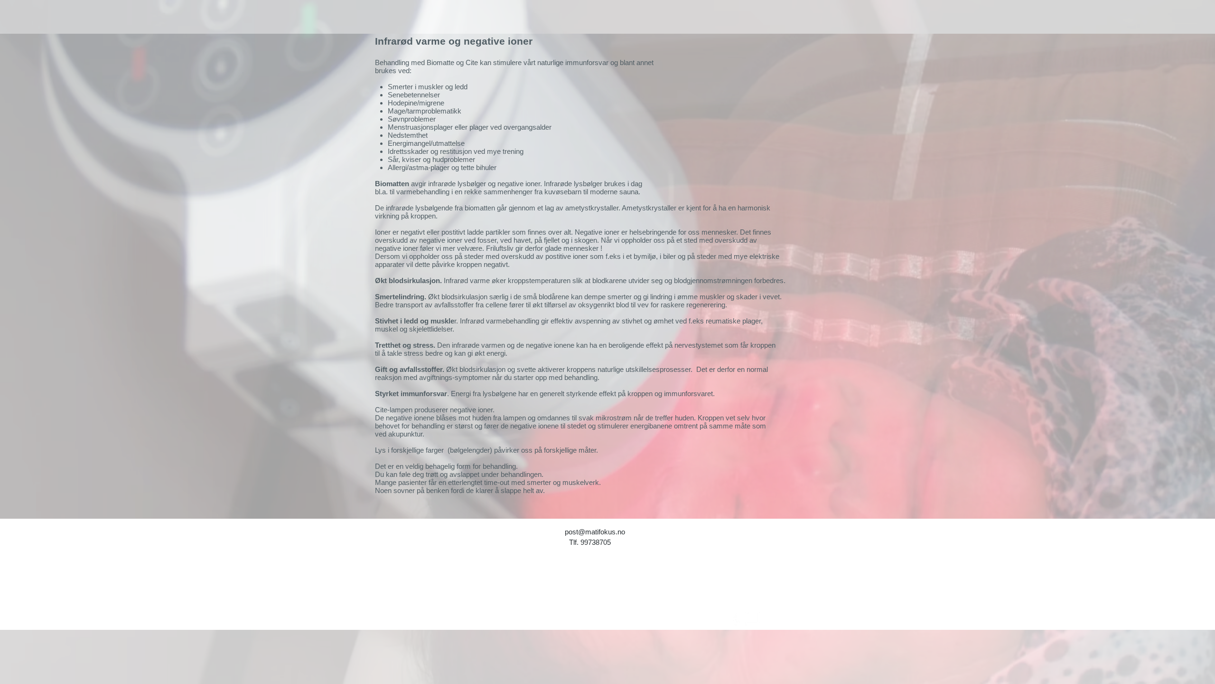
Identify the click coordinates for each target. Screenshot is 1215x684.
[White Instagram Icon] (752, 617)
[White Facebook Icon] (736, 617)
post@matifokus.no (595, 532)
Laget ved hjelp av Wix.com (611, 594)
